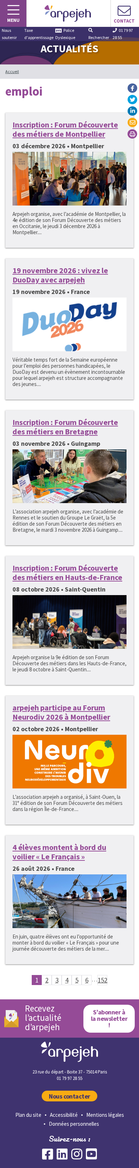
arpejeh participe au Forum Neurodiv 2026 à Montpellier (61, 712)
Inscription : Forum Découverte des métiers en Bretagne (65, 426)
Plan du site (28, 1114)
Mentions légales (105, 1114)
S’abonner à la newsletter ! (109, 1018)
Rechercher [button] (98, 37)
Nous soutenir (9, 34)
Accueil (12, 71)
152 (102, 980)
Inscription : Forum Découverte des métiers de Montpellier (65, 129)
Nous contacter (69, 1096)
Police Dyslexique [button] (65, 34)
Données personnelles (74, 1123)
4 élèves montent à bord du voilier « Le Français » (59, 851)
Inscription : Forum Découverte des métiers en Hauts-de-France (67, 572)
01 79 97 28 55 (123, 34)
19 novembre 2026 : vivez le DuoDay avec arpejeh (60, 275)
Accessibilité (64, 1114)
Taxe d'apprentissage (38, 34)
